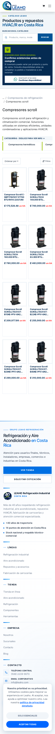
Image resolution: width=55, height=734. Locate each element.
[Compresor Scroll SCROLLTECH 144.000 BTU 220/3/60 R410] (40, 179)
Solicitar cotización (27, 479)
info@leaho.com (19, 682)
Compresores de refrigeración (25, 97)
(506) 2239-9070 (20, 674)
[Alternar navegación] (50, 6)
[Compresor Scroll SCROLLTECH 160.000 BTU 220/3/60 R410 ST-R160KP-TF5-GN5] (15, 237)
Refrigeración (10, 604)
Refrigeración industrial (16, 554)
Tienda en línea (11, 591)
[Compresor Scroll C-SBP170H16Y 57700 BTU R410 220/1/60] (15, 179)
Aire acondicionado (13, 560)
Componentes (11, 610)
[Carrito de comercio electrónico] (43, 6)
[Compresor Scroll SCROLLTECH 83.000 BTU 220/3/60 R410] (40, 237)
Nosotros (8, 635)
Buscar (45, 37)
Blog (5, 653)
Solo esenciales (27, 715)
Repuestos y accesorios (16, 566)
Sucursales (9, 641)
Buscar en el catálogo (15, 31)
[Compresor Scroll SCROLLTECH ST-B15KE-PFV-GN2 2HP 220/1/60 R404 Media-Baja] (15, 294)
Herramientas (10, 616)
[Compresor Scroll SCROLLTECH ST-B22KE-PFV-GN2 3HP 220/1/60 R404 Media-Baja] (40, 294)
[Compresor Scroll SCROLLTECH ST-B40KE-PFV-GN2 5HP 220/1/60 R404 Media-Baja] (40, 351)
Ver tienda (27, 470)
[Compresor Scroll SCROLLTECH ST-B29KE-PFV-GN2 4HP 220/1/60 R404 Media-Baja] (15, 351)
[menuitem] (21, 146)
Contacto (8, 647)
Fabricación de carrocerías (17, 573)
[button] (11, 161)
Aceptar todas (27, 724)
